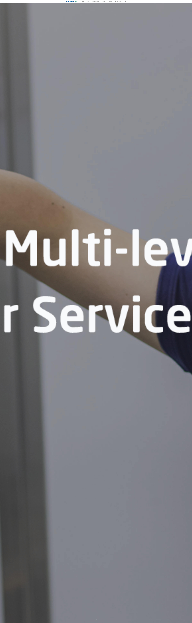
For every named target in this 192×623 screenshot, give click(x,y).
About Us (110, 1)
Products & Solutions (95, 1)
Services (104, 1)
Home (83, 1)
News (88, 1)
